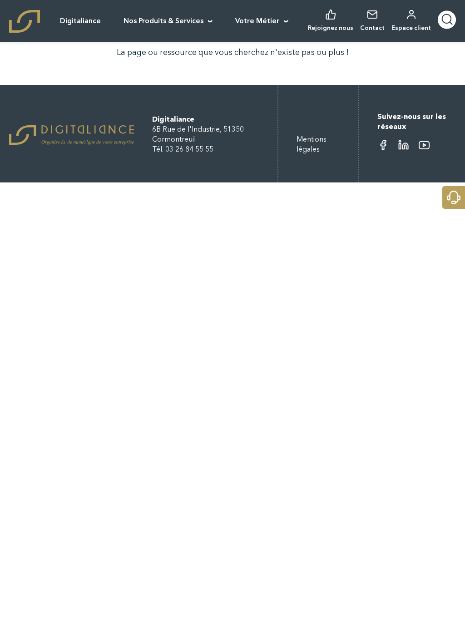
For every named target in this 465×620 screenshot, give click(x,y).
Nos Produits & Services (163, 21)
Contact (372, 28)
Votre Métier (257, 21)
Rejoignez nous (330, 28)
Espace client (411, 28)
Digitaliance (80, 21)
